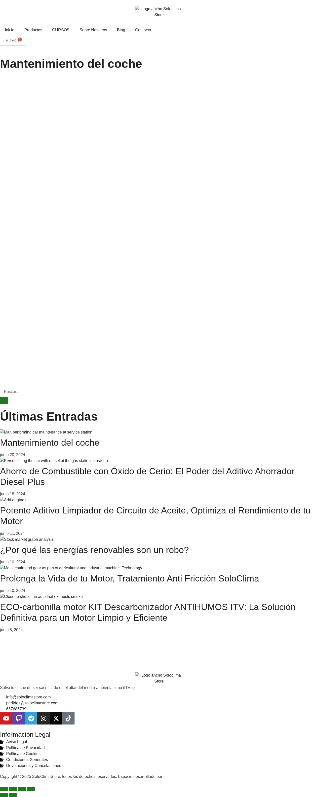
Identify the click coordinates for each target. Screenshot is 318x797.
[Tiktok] (68, 718)
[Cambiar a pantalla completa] (13, 789)
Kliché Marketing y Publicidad (189, 776)
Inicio (9, 30)
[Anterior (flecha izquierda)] (4, 795)
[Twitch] (18, 718)
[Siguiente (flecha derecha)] (13, 795)
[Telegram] (31, 718)
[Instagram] (43, 718)
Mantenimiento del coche (49, 442)
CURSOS (61, 30)
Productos (33, 30)
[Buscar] (4, 400)
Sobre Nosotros (93, 30)
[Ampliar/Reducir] (4, 789)
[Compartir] (22, 789)
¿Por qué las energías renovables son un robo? (94, 550)
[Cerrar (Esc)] (31, 789)
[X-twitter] (56, 718)
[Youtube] (6, 718)
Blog (121, 30)
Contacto (143, 30)
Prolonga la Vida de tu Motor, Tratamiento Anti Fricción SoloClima (129, 578)
